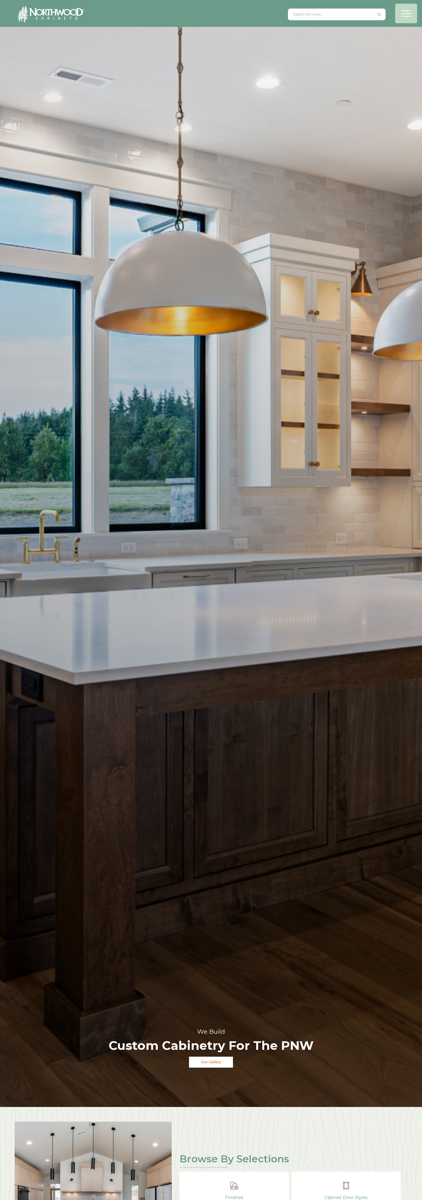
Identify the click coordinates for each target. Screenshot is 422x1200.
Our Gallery (211, 1062)
